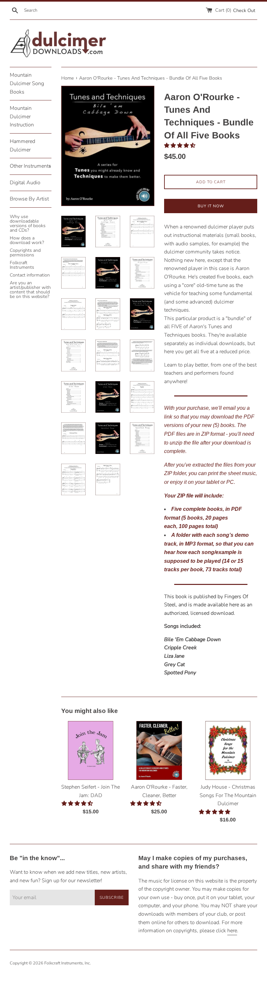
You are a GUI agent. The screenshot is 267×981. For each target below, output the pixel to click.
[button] (180, 145)
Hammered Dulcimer (22, 145)
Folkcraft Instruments (22, 265)
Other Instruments (30, 166)
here (232, 930)
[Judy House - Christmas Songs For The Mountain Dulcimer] (227, 750)
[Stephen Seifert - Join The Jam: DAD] (90, 750)
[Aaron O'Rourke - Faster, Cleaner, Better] (159, 750)
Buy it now (211, 206)
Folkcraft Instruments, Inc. (67, 963)
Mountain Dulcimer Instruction (22, 116)
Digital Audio (25, 182)
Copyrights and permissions (25, 252)
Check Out (244, 10)
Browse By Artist (29, 198)
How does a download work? (27, 240)
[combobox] (41, 10)
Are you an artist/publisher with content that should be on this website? (30, 290)
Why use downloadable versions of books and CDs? (28, 223)
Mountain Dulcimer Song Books (27, 83)
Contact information (30, 275)
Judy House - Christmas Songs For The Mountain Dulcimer (228, 795)
